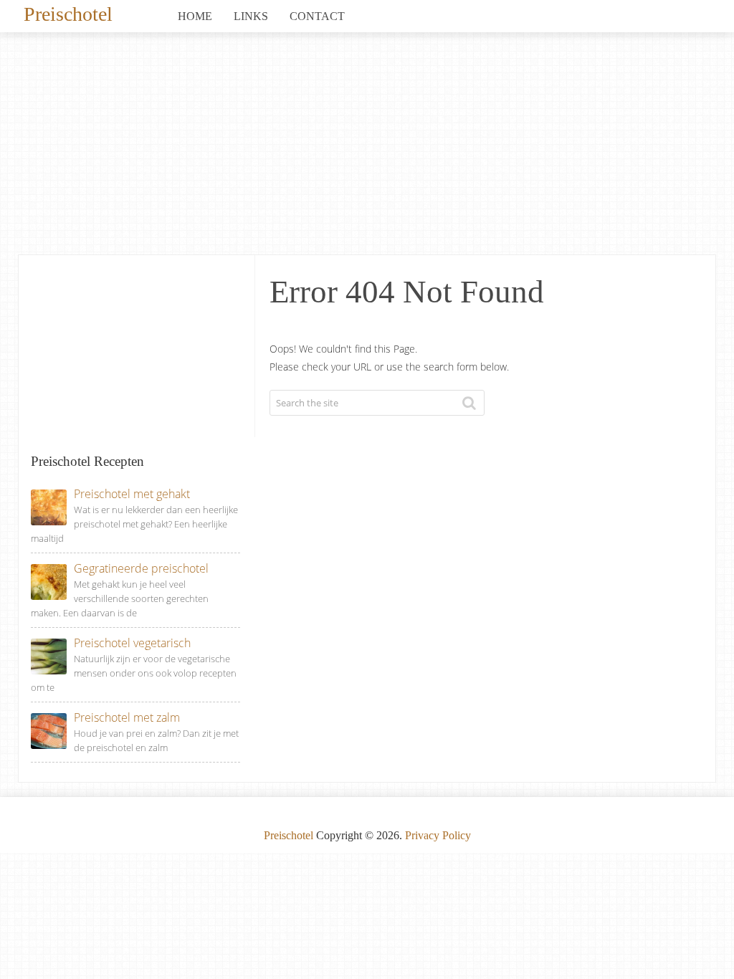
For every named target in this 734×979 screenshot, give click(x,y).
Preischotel (68, 13)
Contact (317, 16)
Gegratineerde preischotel (141, 568)
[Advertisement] (367, 147)
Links (251, 16)
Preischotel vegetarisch (132, 643)
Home (195, 16)
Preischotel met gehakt (132, 494)
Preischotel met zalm (127, 717)
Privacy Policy (438, 835)
